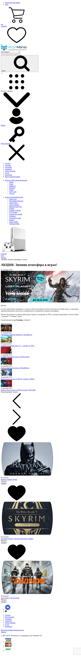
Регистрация (9, 617)
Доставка (8, 167)
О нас (7, 173)
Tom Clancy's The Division (10, 598)
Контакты (8, 175)
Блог (6, 4)
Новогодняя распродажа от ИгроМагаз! (15, 368)
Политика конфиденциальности (12, 630)
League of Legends (15, 214)
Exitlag (11, 208)
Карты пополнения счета (14, 197)
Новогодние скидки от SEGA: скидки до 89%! (17, 379)
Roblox (11, 220)
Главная (4, 254)
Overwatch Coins (15, 218)
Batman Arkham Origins (9, 479)
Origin (11, 190)
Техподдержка (10, 171)
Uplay (11, 184)
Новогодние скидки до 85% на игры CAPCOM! (18, 390)
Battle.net (12, 186)
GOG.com (12, 192)
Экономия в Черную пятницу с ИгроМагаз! (16, 335)
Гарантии (8, 169)
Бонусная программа (12, 2)
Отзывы (8, 165)
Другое (11, 193)
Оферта (3, 632)
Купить (4, 483)
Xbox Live (13, 199)
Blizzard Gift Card (15, 207)
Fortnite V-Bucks (15, 210)
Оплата (7, 163)
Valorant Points (14, 224)
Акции (3, 258)
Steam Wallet (13, 222)
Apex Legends (14, 205)
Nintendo (12, 216)
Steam (11, 182)
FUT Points (13, 212)
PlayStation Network (16, 201)
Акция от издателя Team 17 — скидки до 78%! (17, 346)
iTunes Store (13, 203)
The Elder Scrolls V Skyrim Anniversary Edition (17, 539)
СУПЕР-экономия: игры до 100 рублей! (15, 357)
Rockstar (12, 188)
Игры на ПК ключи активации (16, 180)
